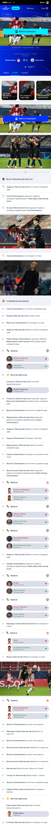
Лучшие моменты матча (7, 95)
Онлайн (15, 73)
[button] (44, 8)
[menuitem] (17, 8)
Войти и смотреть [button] (27, 31)
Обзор (6, 73)
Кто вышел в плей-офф (25, 96)
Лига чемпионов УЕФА (5, 8)
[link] (15, 8)
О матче (24, 73)
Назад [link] (7, 14)
